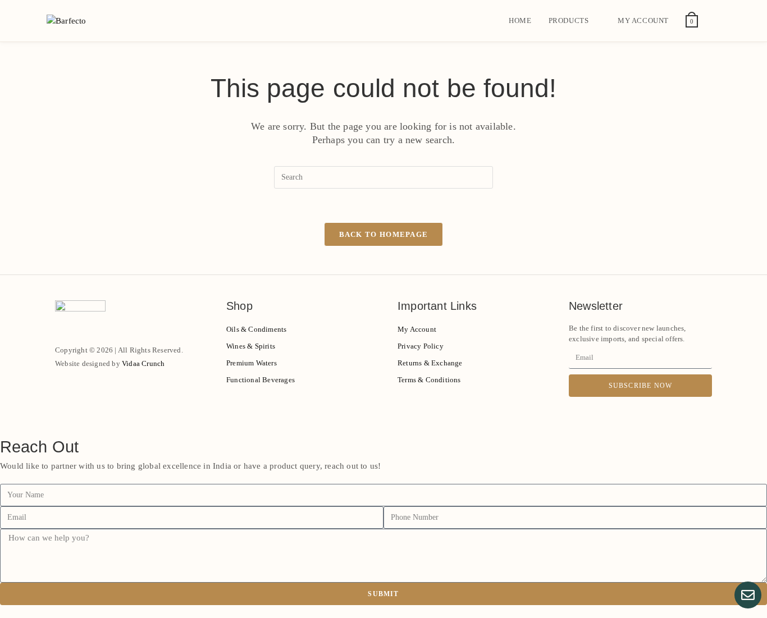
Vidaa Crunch (143, 363)
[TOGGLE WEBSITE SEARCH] (717, 21)
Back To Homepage (383, 234)
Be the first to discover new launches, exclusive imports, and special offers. (627, 334)
